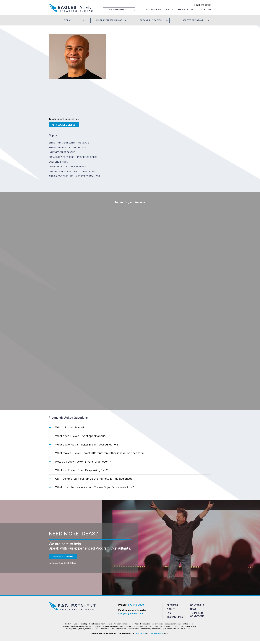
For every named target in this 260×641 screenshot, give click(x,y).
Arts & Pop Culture (61, 176)
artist (163, 125)
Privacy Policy (140, 633)
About (169, 9)
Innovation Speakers (62, 152)
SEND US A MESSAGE (62, 556)
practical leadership (199, 128)
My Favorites (185, 9)
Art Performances (88, 176)
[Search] (133, 9)
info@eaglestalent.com (130, 613)
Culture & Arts (58, 161)
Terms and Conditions (197, 614)
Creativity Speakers (61, 157)
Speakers (172, 605)
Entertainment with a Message (69, 142)
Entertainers (57, 147)
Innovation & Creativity (64, 171)
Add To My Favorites (128, 56)
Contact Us (204, 9)
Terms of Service (156, 633)
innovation (153, 132)
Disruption (89, 171)
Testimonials (175, 616)
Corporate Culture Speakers (67, 166)
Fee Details (118, 74)
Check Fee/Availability (161, 56)
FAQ (169, 612)
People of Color (87, 157)
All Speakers (154, 9)
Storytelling (77, 147)
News (193, 609)
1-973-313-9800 (202, 5)
